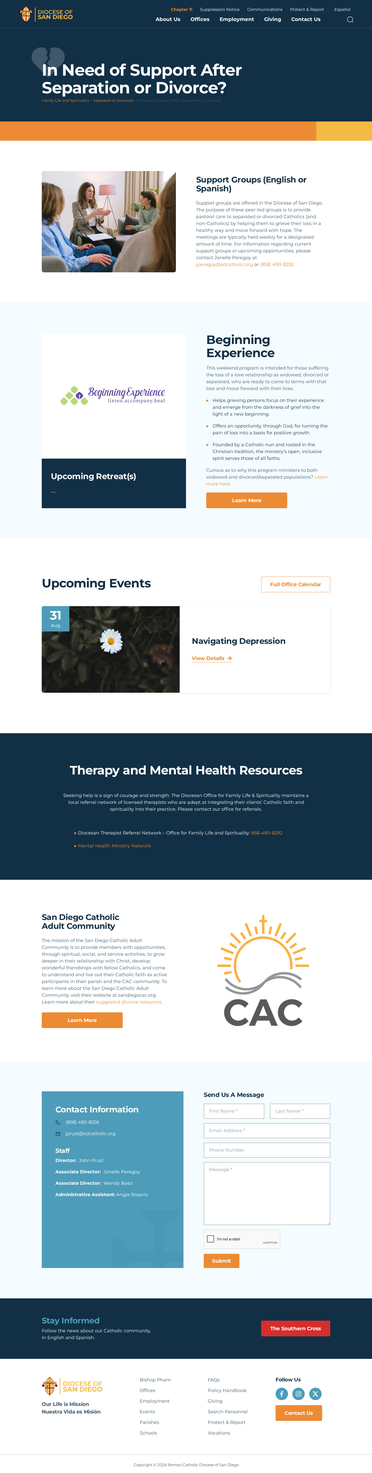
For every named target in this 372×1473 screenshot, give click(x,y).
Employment (237, 19)
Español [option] (342, 9)
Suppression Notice (220, 9)
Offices (200, 19)
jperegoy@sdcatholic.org (224, 264)
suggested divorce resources (128, 1002)
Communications (264, 9)
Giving (272, 19)
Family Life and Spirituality (65, 100)
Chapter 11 (181, 9)
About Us (168, 19)
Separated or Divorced (113, 100)
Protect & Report (307, 9)
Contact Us (306, 19)
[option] (342, 10)
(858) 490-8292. (277, 264)
